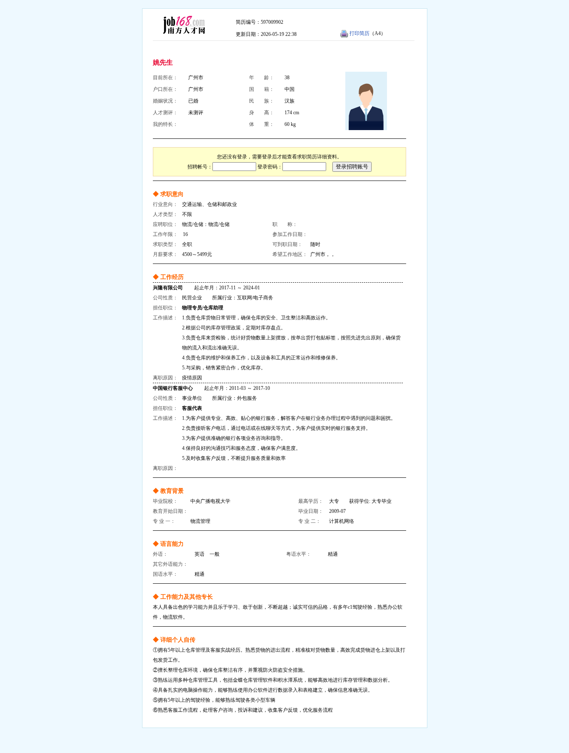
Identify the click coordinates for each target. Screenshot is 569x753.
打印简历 (359, 33)
